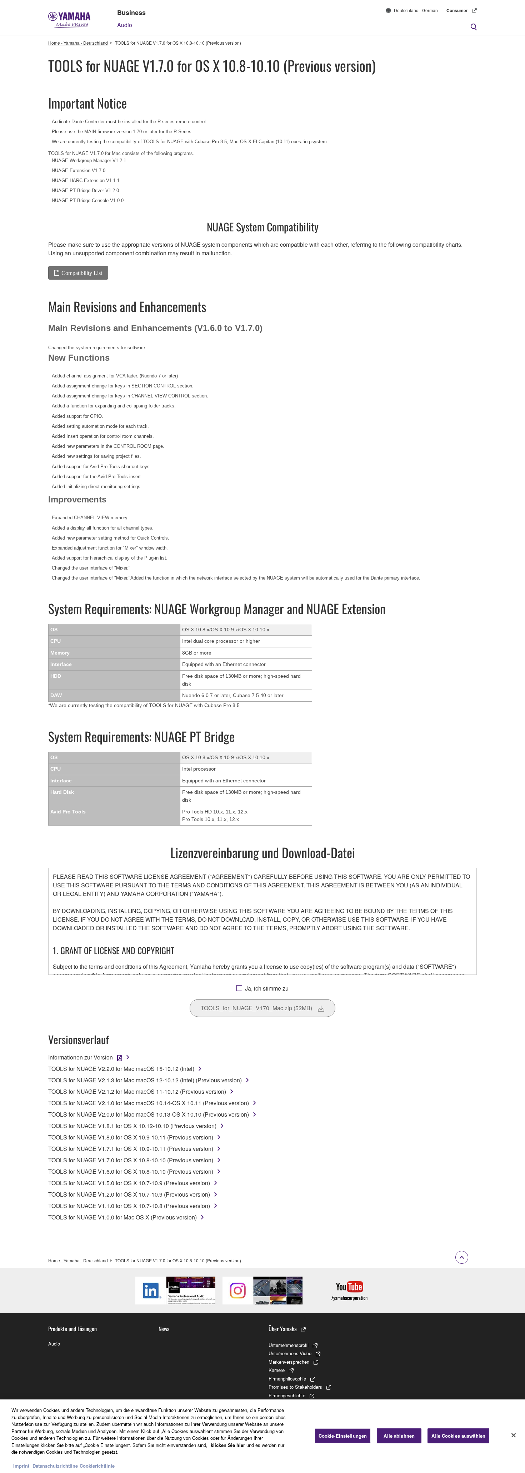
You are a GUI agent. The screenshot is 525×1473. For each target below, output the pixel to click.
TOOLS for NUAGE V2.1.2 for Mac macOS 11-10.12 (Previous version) (137, 1091)
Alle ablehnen (399, 1435)
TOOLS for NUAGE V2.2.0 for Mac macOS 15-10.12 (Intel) (121, 1068)
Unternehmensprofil (289, 1345)
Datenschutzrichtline (55, 1465)
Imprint (21, 1465)
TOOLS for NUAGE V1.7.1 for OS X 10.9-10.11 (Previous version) (130, 1148)
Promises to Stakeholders (295, 1386)
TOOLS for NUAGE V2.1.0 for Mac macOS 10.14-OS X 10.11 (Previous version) (148, 1103)
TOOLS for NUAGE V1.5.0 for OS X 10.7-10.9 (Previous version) (129, 1183)
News (164, 1328)
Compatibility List (81, 273)
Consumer (457, 10)
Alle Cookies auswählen (458, 1435)
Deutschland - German (416, 10)
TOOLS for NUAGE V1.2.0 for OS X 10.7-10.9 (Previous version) (129, 1194)
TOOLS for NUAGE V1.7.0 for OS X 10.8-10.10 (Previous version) (130, 1160)
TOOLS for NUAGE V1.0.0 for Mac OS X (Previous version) (122, 1217)
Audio (124, 25)
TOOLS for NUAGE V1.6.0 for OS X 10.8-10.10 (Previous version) (130, 1171)
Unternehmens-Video (290, 1353)
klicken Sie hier (228, 1445)
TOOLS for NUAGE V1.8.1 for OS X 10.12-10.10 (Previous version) (132, 1126)
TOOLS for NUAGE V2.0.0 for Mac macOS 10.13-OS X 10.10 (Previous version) (148, 1114)
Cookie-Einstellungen (343, 1435)
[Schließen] (513, 1435)
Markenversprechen (289, 1361)
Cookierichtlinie (97, 1465)
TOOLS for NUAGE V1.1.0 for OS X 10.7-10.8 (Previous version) (129, 1206)
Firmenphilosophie (287, 1378)
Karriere (277, 1370)
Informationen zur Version (80, 1057)
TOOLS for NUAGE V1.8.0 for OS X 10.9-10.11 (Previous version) (130, 1137)
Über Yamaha (283, 1328)
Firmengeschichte (287, 1395)
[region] (262, 1436)
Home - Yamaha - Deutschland (78, 43)
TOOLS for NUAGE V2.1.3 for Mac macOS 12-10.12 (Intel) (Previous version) (145, 1080)
